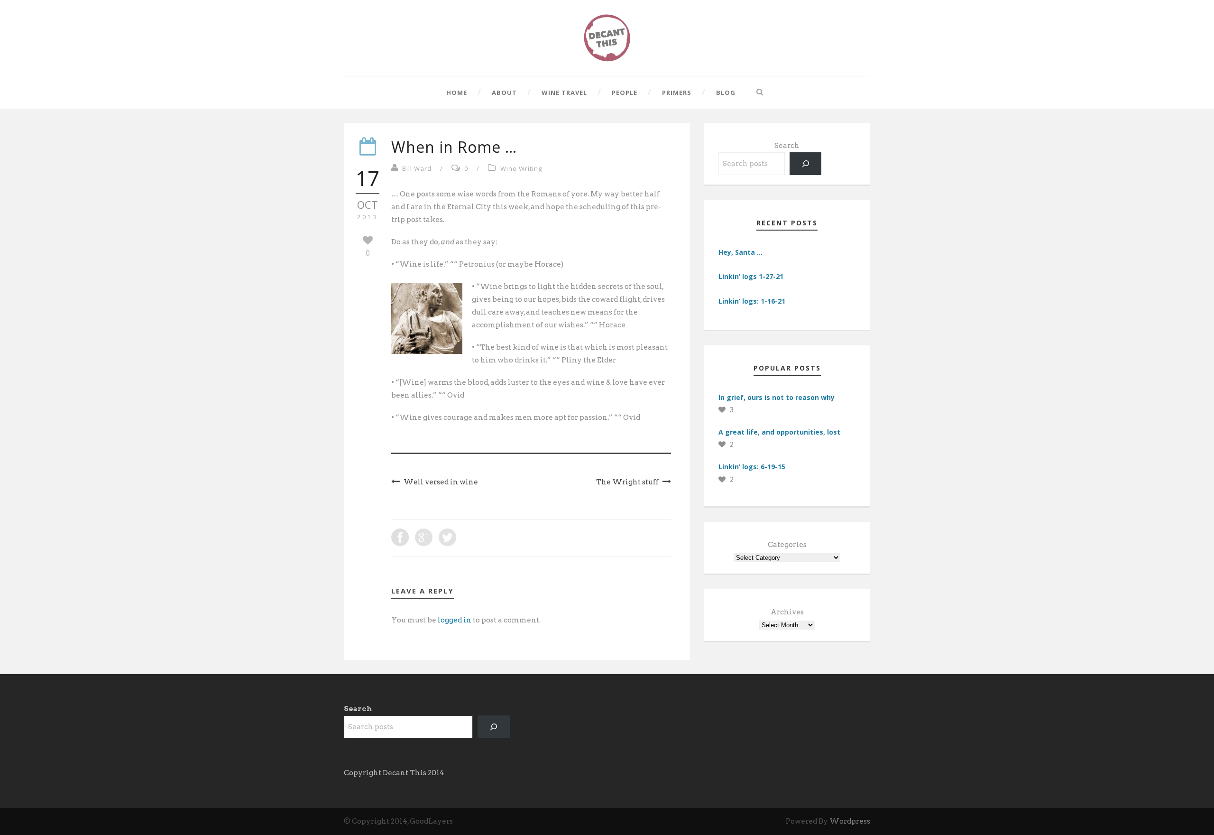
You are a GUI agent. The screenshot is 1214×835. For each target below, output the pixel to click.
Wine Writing (521, 168)
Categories (787, 544)
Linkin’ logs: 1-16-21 (751, 301)
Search (787, 145)
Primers (676, 92)
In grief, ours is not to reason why (776, 397)
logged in (454, 620)
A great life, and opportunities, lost (779, 431)
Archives (787, 612)
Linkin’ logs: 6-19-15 (751, 466)
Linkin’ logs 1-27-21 (750, 276)
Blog (726, 92)
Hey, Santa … (740, 252)
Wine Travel (564, 92)
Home (456, 92)
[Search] (806, 163)
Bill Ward (417, 168)
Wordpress (849, 821)
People (624, 92)
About (504, 92)
